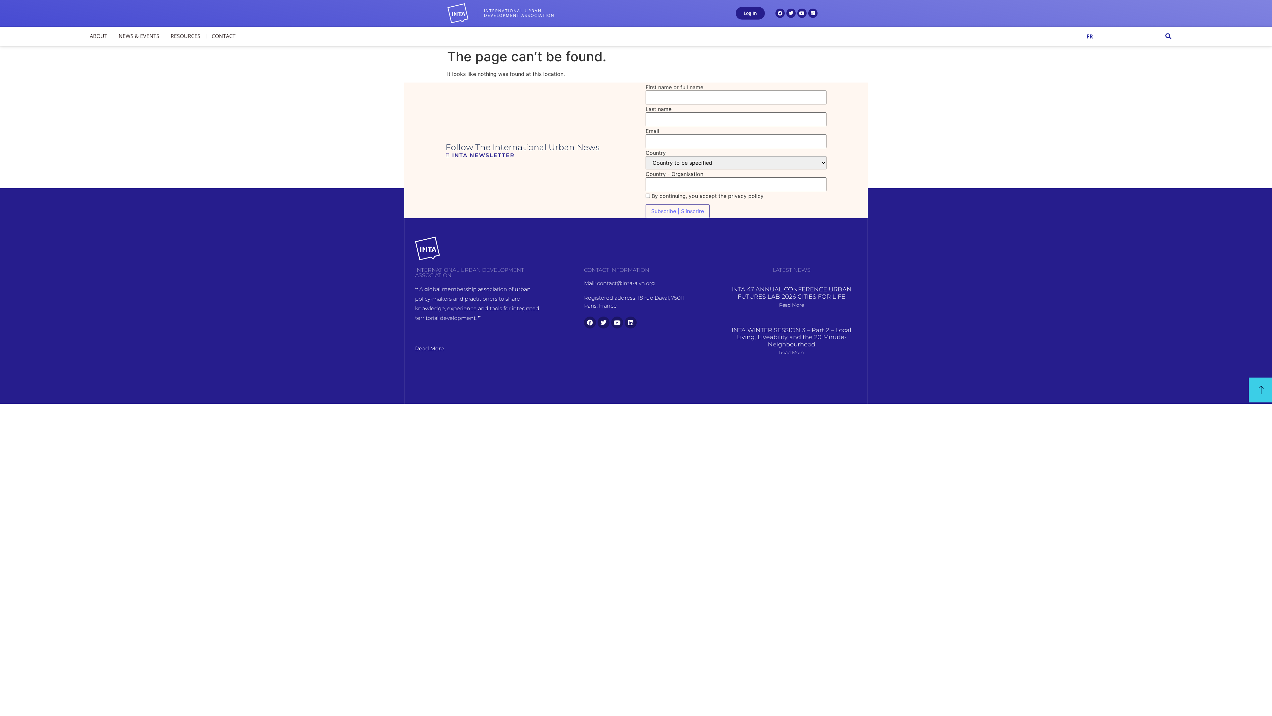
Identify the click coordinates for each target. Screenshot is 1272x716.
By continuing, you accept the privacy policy (707, 196)
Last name (658, 109)
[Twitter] (791, 13)
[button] (1168, 36)
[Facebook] (780, 13)
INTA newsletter (482, 155)
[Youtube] (802, 13)
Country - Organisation (674, 174)
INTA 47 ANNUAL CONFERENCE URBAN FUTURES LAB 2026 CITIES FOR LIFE (791, 293)
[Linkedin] (813, 13)
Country (656, 152)
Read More (791, 305)
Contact (224, 36)
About (98, 36)
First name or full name (674, 87)
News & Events (139, 36)
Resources (185, 36)
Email (652, 131)
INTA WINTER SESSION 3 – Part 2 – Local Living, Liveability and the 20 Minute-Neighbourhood (791, 337)
